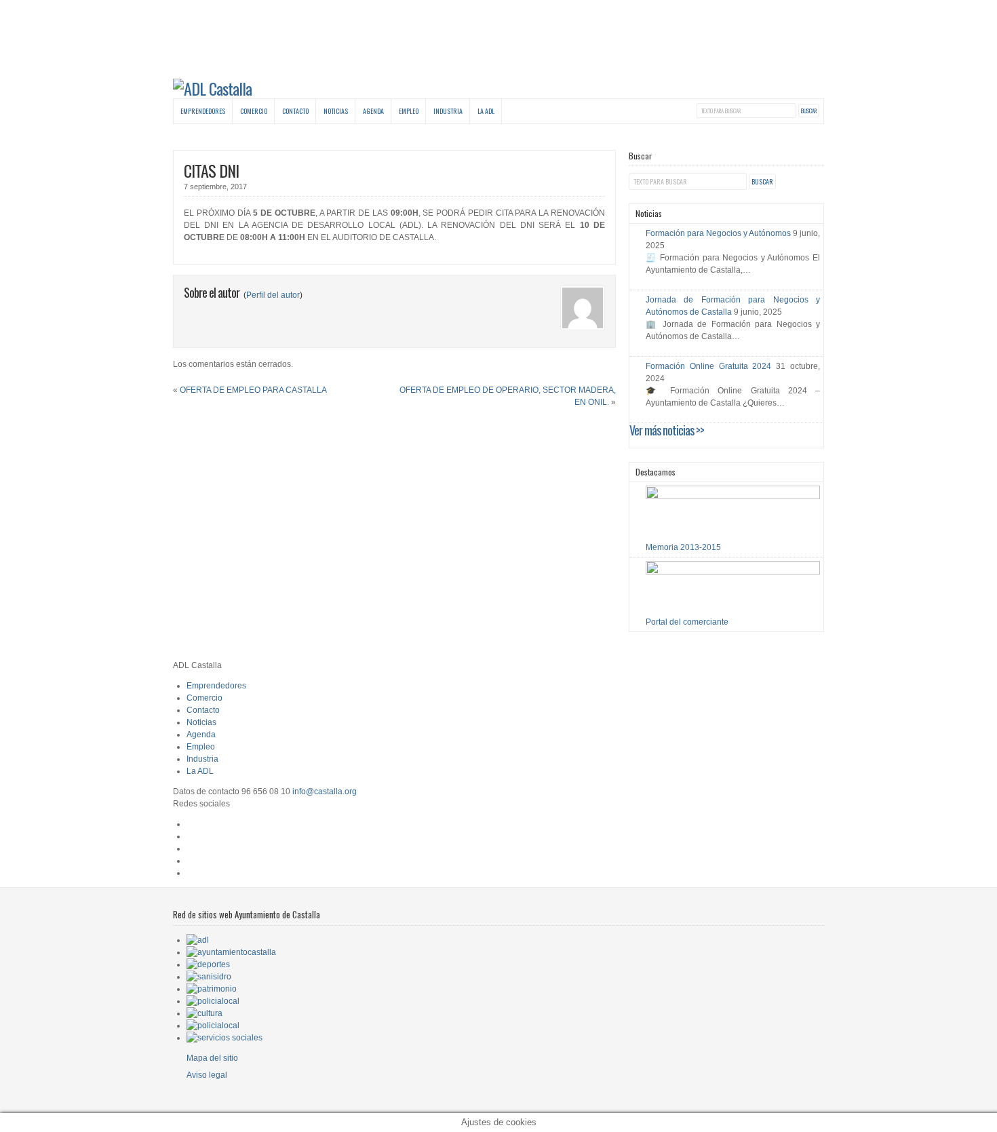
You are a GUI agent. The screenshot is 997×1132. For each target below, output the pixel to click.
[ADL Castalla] (212, 88)
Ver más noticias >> (666, 430)
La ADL (485, 111)
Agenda (373, 111)
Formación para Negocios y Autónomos (718, 233)
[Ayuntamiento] (231, 952)
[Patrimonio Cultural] (212, 989)
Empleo (408, 111)
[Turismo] (213, 1025)
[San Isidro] (209, 976)
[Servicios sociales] (224, 1037)
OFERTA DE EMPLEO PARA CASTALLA (253, 390)
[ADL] (198, 940)
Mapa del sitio (212, 1058)
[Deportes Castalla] (208, 964)
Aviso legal (207, 1075)
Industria (448, 111)
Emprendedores (202, 111)
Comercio (253, 111)
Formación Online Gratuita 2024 (708, 366)
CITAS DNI (211, 170)
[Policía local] (213, 1001)
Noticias (336, 111)
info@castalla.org (324, 791)
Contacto (295, 111)
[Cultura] (204, 1013)
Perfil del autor (273, 295)
